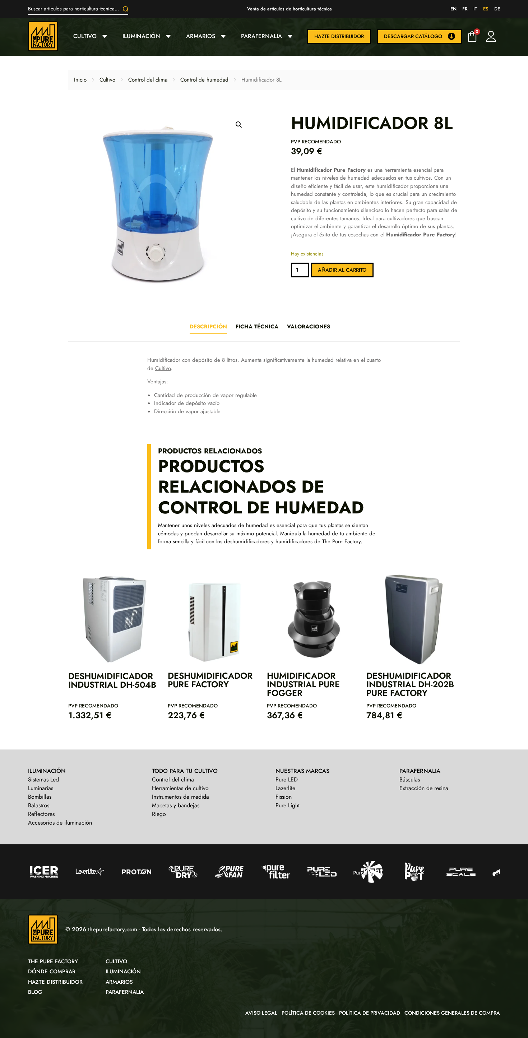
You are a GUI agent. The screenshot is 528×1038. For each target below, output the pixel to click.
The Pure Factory (53, 961)
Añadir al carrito (342, 269)
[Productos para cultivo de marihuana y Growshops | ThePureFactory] (48, 36)
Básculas (409, 779)
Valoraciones (308, 327)
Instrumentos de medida (180, 797)
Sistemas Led (43, 779)
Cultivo (85, 36)
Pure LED (286, 779)
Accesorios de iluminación (60, 822)
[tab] (208, 327)
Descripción (208, 327)
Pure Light (287, 805)
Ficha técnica (257, 327)
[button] (238, 124)
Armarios (200, 36)
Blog (35, 992)
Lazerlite (285, 788)
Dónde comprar (51, 971)
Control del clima (147, 80)
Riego (159, 814)
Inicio (80, 80)
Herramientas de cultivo (180, 788)
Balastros (38, 805)
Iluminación (141, 36)
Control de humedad (204, 80)
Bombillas (39, 797)
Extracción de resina (423, 788)
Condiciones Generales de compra (452, 1012)
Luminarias (40, 788)
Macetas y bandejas (175, 805)
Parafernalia (261, 36)
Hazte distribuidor (339, 36)
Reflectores (41, 814)
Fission (283, 797)
